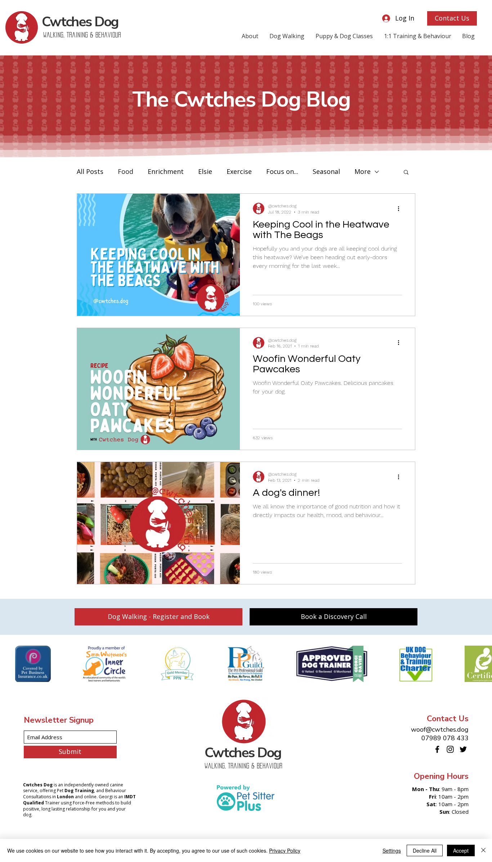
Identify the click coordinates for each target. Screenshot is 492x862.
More (362, 171)
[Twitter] (463, 749)
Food (125, 171)
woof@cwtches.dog (440, 729)
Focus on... (282, 171)
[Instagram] (450, 749)
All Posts (90, 171)
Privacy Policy (284, 850)
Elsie (205, 171)
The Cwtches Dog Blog (241, 99)
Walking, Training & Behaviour (82, 34)
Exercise (239, 171)
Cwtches (80, 22)
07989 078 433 (445, 738)
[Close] (483, 850)
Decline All (425, 850)
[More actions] (401, 208)
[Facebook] (437, 749)
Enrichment (166, 171)
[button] (406, 172)
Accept (461, 850)
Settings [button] (392, 850)
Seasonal (326, 171)
